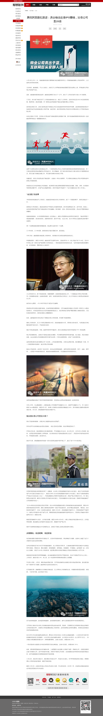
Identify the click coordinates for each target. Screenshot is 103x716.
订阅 (53, 4)
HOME (26, 10)
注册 (89, 4)
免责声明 (19, 705)
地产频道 (31, 10)
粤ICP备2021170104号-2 (35, 711)
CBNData (36, 703)
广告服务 (49, 697)
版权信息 (14, 705)
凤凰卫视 (26, 703)
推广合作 (54, 697)
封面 (34, 4)
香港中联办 (30, 703)
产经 (47, 4)
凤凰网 (21, 703)
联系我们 (59, 697)
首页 (27, 4)
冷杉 (40, 4)
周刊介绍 (44, 697)
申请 (17, 701)
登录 (87, 4)
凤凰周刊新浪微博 (16, 703)
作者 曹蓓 (60, 24)
